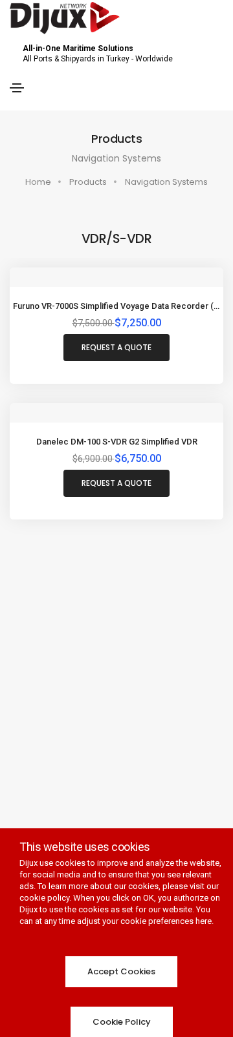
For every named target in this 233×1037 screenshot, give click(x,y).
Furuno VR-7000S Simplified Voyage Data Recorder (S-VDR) (116, 306)
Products (88, 182)
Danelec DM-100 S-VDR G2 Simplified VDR (116, 441)
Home (38, 182)
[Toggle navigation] (17, 87)
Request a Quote (116, 347)
